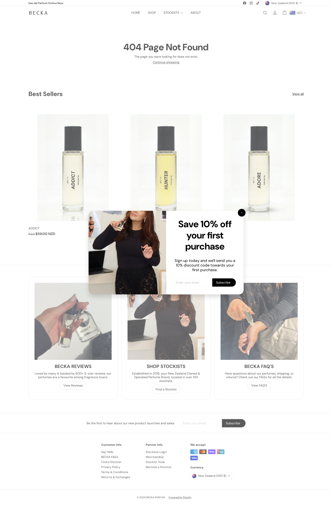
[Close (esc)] (242, 213)
